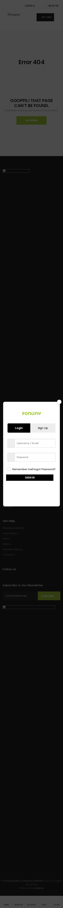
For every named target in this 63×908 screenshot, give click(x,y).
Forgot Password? (43, 469)
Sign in (29, 477)
